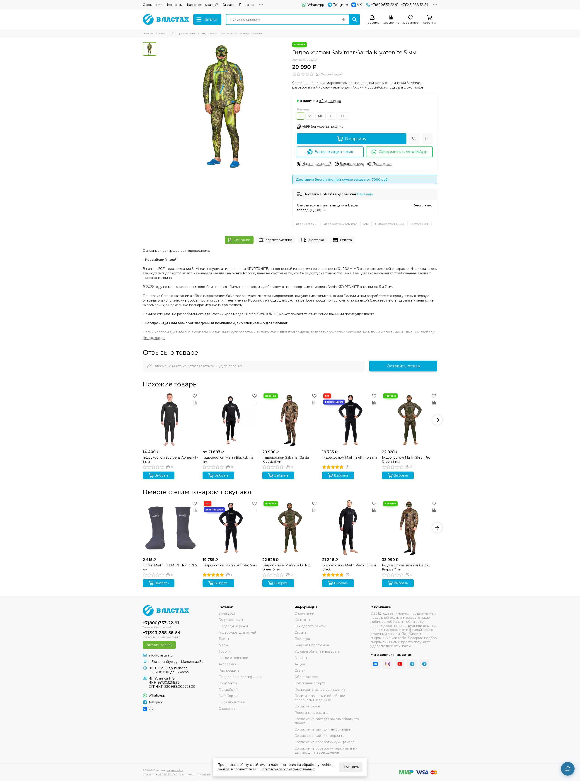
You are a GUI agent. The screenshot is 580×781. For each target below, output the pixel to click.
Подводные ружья (234, 626)
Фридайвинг (229, 690)
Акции (300, 664)
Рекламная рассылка (312, 713)
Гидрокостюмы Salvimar (340, 223)
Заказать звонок (159, 645)
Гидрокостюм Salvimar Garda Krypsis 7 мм (405, 567)
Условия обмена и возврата (317, 651)
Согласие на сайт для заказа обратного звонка (327, 721)
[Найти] (354, 19)
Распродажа (229, 670)
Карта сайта (175, 770)
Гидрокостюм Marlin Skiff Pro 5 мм (349, 457)
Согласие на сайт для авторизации (323, 729)
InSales (206, 774)
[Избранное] (414, 138)
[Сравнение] (427, 138)
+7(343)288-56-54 (414, 5)
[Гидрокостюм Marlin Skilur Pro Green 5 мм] (409, 420)
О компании (152, 5)
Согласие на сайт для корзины (319, 736)
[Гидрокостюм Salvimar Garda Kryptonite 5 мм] (223, 106)
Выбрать (162, 475)
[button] (143, 420)
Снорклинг (227, 709)
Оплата (228, 5)
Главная (148, 33)
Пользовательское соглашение (320, 690)
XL (332, 116)
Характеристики (279, 240)
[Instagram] (388, 664)
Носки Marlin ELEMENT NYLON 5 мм (170, 567)
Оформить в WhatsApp (403, 151)
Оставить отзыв (403, 366)
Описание (242, 240)
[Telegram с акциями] (412, 664)
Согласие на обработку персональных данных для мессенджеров (326, 750)
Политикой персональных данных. (287, 769)
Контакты (174, 5)
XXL (343, 116)
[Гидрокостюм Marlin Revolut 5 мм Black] (349, 527)
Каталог (164, 33)
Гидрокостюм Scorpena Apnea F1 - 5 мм (170, 459)
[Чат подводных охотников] (424, 664)
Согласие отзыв (307, 706)
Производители (232, 702)
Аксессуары (228, 664)
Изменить (365, 194)
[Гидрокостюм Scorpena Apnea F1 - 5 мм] (170, 420)
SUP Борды (228, 696)
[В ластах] (166, 19)
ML (320, 116)
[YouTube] (400, 664)
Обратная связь (307, 677)
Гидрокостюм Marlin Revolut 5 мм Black (349, 567)
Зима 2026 (227, 613)
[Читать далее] (154, 338)
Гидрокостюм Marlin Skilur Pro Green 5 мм (406, 459)
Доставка (246, 5)
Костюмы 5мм (419, 223)
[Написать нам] (568, 769)
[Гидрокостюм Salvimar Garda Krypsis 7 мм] (409, 527)
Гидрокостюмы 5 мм (389, 223)
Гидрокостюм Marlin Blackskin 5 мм (228, 459)
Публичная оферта (310, 683)
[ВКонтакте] (375, 664)
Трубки (225, 651)
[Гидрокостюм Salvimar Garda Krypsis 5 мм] (290, 420)
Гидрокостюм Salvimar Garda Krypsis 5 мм (285, 459)
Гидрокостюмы (185, 33)
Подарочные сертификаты (240, 677)
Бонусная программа (312, 645)
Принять (350, 767)
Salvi (366, 223)
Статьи (300, 670)
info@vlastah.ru (160, 655)
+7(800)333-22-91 (385, 5)
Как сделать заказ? (202, 5)
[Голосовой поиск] (343, 19)
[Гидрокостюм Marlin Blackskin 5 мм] (230, 420)
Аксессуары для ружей (237, 632)
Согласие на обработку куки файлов (324, 742)
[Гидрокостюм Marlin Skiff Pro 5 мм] (349, 420)
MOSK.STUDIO (168, 774)
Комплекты (228, 683)
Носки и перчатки (233, 658)
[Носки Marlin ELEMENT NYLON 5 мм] (170, 527)
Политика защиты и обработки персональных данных (320, 698)
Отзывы (301, 658)
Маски (224, 645)
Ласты (224, 639)
